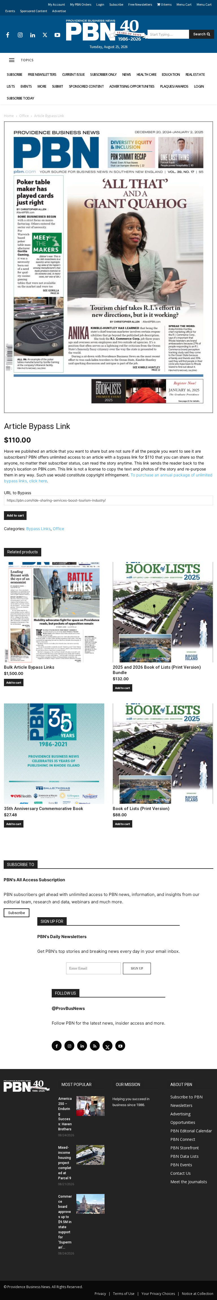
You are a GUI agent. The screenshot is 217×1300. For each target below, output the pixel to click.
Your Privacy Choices (158, 1293)
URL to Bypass (17, 492)
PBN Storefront (184, 1147)
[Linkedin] (32, 35)
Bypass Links (38, 528)
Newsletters (181, 1105)
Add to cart (15, 515)
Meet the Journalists (188, 1181)
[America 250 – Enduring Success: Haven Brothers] (90, 1106)
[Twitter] (45, 35)
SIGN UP (137, 968)
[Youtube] (57, 35)
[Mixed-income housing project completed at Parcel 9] (90, 1155)
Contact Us (180, 1173)
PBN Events (181, 1164)
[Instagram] (20, 35)
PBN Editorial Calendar (191, 1130)
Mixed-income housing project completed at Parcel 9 (64, 1163)
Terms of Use (123, 1293)
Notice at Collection (197, 1293)
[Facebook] (7, 35)
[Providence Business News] (108, 30)
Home (9, 115)
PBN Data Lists (184, 1156)
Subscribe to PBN (186, 1097)
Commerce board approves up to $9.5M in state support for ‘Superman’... (65, 1222)
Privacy (100, 1293)
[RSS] (95, 1046)
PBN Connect (182, 1139)
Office (24, 115)
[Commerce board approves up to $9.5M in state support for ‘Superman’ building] (90, 1204)
